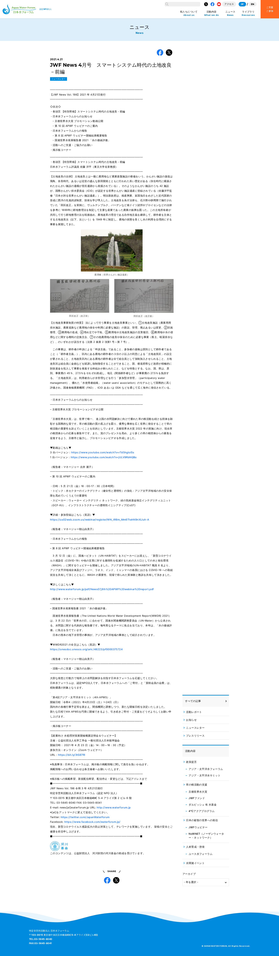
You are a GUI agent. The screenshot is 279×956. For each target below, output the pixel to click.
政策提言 (191, 761)
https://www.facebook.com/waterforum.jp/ (92, 821)
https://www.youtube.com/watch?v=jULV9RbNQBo (104, 457)
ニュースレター (59, 79)
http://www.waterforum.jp (114, 807)
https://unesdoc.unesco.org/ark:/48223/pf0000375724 (86, 649)
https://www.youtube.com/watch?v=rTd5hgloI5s (102, 452)
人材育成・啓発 (195, 846)
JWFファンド (197, 798)
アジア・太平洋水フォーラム (206, 769)
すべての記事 (193, 701)
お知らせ (191, 719)
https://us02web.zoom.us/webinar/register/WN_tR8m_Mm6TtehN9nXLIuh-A (99, 519)
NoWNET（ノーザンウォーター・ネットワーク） (206, 835)
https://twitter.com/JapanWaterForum (85, 817)
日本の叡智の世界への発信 (202, 820)
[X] (206, 4)
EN (252, 4)
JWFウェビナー (198, 827)
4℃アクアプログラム (202, 811)
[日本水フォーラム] (19, 9)
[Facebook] (212, 4)
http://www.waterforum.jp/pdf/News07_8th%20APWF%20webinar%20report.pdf (102, 589)
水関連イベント (195, 863)
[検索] (167, 4)
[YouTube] (219, 4)
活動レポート (194, 712)
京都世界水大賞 (198, 791)
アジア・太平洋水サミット (204, 775)
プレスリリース (195, 735)
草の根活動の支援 (196, 784)
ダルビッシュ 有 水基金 (203, 804)
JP (242, 4)
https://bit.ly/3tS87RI (71, 754)
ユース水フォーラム (200, 853)
